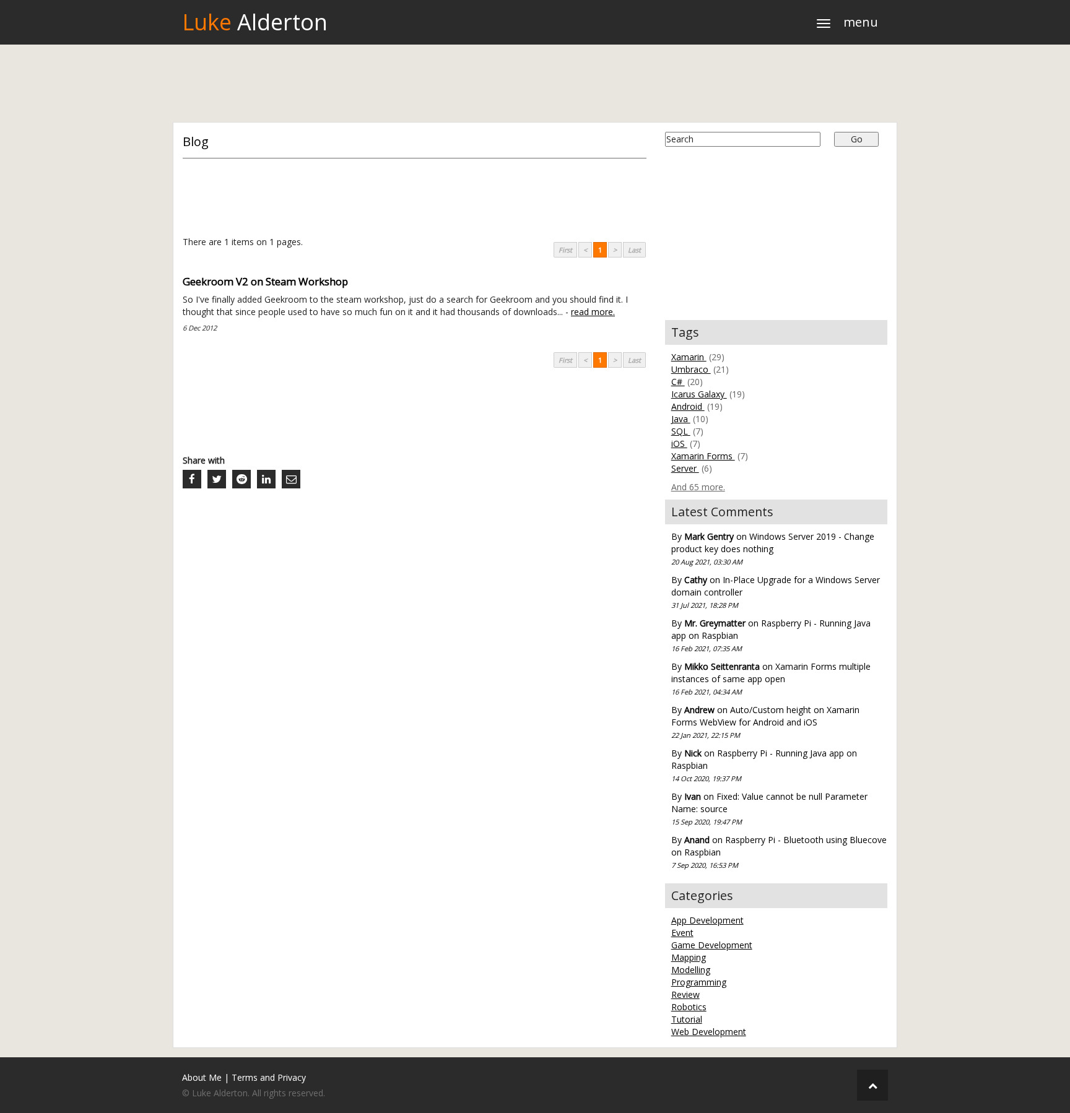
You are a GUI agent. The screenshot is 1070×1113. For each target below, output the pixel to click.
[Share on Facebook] (192, 479)
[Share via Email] (291, 479)
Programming (698, 982)
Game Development (711, 945)
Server (685, 468)
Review (685, 994)
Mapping (688, 957)
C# (678, 382)
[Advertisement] (535, 85)
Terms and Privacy (269, 1077)
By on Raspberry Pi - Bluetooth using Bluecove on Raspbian (779, 852)
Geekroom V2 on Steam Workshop (265, 281)
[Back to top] (872, 1085)
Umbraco (691, 369)
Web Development (708, 1031)
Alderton (255, 22)
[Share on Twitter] (216, 479)
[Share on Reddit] (241, 479)
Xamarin (689, 357)
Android (688, 406)
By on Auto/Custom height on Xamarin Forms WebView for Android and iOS (765, 722)
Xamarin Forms (703, 456)
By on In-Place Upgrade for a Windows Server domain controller (775, 592)
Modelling (690, 970)
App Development (707, 920)
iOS (679, 443)
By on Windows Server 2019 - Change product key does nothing (772, 548)
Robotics (689, 1007)
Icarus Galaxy (699, 394)
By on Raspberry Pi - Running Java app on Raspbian (771, 635)
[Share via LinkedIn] (266, 479)
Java (680, 419)
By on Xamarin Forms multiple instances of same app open (771, 678)
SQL (680, 431)
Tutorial (686, 1019)
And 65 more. (698, 487)
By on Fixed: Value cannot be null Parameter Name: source (769, 808)
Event (682, 932)
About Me (202, 1077)
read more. (593, 312)
